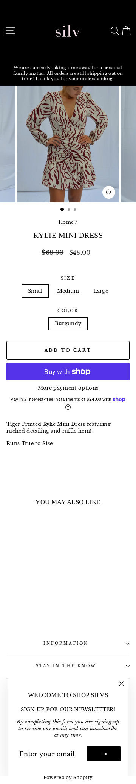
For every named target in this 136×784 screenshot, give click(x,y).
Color (68, 310)
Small (35, 291)
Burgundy (68, 323)
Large (100, 291)
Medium (68, 291)
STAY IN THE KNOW (66, 666)
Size (68, 278)
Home (66, 222)
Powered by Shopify (68, 777)
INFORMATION (65, 643)
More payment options (68, 388)
